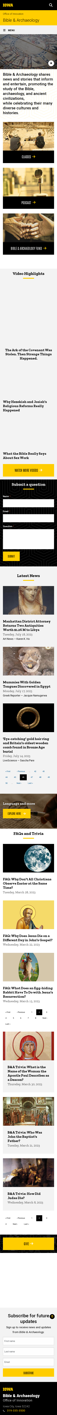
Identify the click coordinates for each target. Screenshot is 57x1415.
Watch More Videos (26, 470)
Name (6, 496)
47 (33, 777)
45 (16, 777)
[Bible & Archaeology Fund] (28, 227)
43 (45, 771)
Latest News (28, 575)
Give (26, 1243)
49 (50, 777)
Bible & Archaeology (21, 20)
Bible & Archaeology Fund (26, 248)
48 (41, 777)
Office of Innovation (13, 14)
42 (36, 771)
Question (7, 526)
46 (24, 778)
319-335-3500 (15, 1410)
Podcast (26, 202)
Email (5, 511)
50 (7, 783)
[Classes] (28, 136)
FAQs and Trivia (28, 833)
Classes (26, 156)
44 (7, 777)
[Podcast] (28, 182)
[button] (51, 5)
